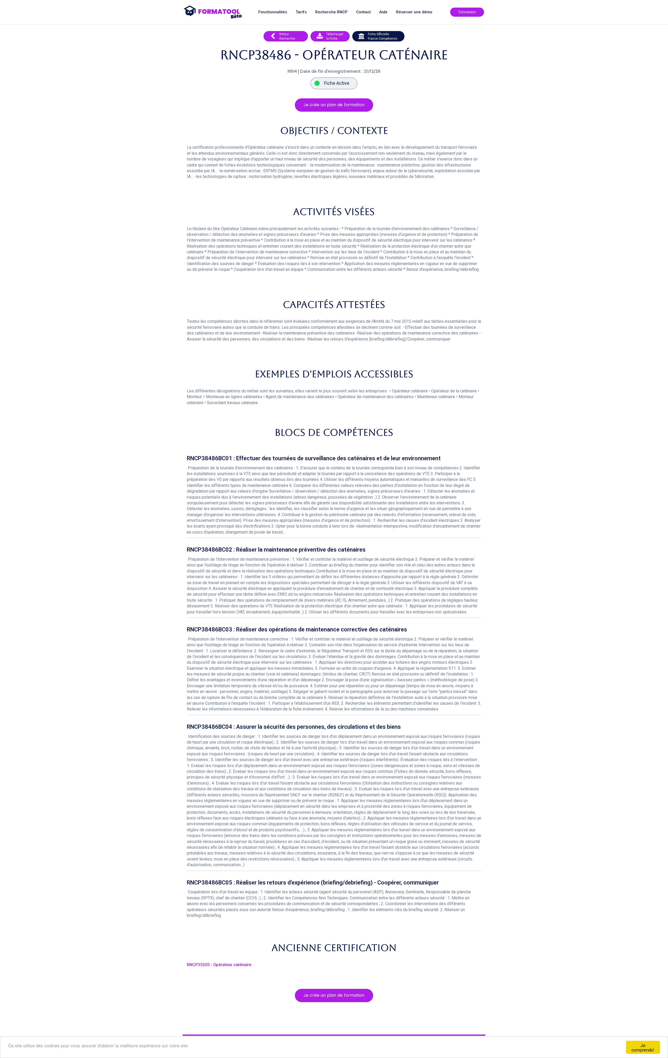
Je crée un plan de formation (334, 105)
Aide (383, 12)
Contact (363, 12)
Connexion (467, 12)
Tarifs (301, 12)
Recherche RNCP (331, 12)
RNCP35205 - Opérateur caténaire (219, 964)
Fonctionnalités (272, 12)
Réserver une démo (414, 12)
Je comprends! (642, 1047)
